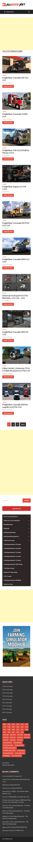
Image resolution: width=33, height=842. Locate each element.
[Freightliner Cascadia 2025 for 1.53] (16, 319)
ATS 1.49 (27, 734)
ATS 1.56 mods (7, 702)
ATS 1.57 (19, 740)
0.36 (4, 724)
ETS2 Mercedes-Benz (9, 748)
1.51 (22, 729)
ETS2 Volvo (6, 755)
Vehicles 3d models (8, 765)
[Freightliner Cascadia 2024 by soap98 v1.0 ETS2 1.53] (16, 392)
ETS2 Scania (21, 750)
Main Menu (10, 12)
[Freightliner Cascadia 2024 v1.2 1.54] (16, 247)
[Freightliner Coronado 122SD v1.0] (16, 101)
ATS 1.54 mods (7, 709)
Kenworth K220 (15, 785)
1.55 (13, 732)
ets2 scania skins (8, 753)
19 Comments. (6, 300)
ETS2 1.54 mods (7, 696)
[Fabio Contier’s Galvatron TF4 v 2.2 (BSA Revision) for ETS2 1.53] (16, 356)
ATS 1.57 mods (7, 699)
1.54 (9, 732)
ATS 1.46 (5, 734)
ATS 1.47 (12, 734)
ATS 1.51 (12, 737)
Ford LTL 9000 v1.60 (16, 830)
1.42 (9, 727)
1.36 (9, 724)
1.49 (13, 729)
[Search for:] (16, 500)
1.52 (26, 729)
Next (23, 424)
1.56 (17, 732)
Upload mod (16, 508)
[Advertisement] (16, 34)
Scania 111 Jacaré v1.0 (15, 776)
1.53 (4, 732)
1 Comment (5, 228)
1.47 (4, 729)
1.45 (22, 727)
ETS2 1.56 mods (7, 689)
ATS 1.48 (19, 734)
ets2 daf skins (18, 742)
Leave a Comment (7, 82)
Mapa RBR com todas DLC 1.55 (19, 797)
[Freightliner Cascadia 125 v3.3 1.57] (16, 65)
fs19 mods (5, 763)
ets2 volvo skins (16, 755)
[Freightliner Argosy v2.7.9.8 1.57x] (16, 174)
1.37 (13, 724)
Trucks (4, 75)
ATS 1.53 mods (7, 712)
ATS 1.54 (27, 737)
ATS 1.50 (5, 737)
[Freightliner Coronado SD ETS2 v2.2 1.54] (16, 210)
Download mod (7, 86)
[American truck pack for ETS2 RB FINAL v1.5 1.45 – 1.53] (16, 283)
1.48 (9, 729)
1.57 (22, 732)
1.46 (26, 727)
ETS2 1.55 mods (7, 693)
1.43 (13, 727)
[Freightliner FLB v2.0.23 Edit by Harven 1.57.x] (16, 138)
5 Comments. (5, 155)
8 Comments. (5, 191)
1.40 (26, 724)
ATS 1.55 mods (7, 706)
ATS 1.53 (19, 737)
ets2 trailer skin (20, 753)
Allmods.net (9, 839)
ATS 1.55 (5, 740)
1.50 (17, 729)
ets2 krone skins (8, 745)
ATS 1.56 (12, 740)
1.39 (22, 724)
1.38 (17, 724)
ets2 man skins (19, 745)
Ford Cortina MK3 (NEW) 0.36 (17, 827)
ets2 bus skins (7, 742)
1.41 (4, 727)
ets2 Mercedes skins (9, 750)
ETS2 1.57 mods (7, 686)
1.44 (17, 727)
